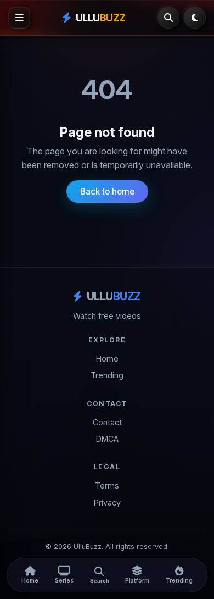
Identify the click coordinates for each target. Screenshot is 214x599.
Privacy (107, 502)
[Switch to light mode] (195, 18)
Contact (107, 422)
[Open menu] (19, 18)
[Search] (168, 18)
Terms (107, 485)
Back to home (107, 191)
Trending (107, 375)
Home (107, 358)
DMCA (107, 438)
